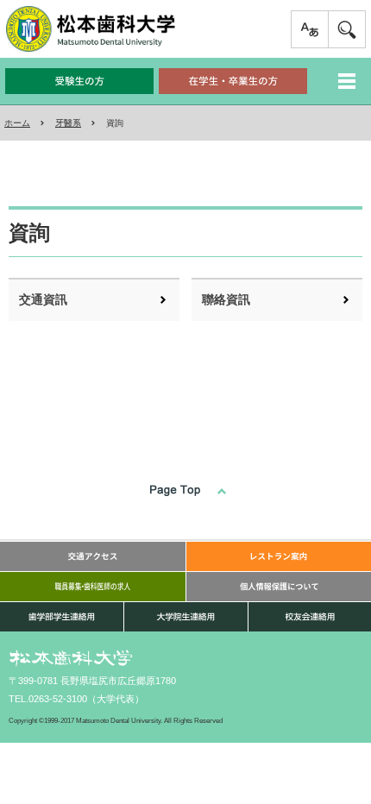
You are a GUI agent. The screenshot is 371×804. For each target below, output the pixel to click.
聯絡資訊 (226, 299)
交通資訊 (43, 299)
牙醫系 (68, 123)
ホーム (17, 123)
